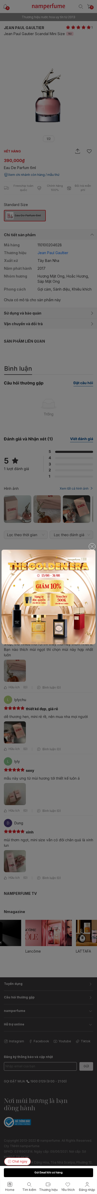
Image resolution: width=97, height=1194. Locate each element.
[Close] (92, 546)
